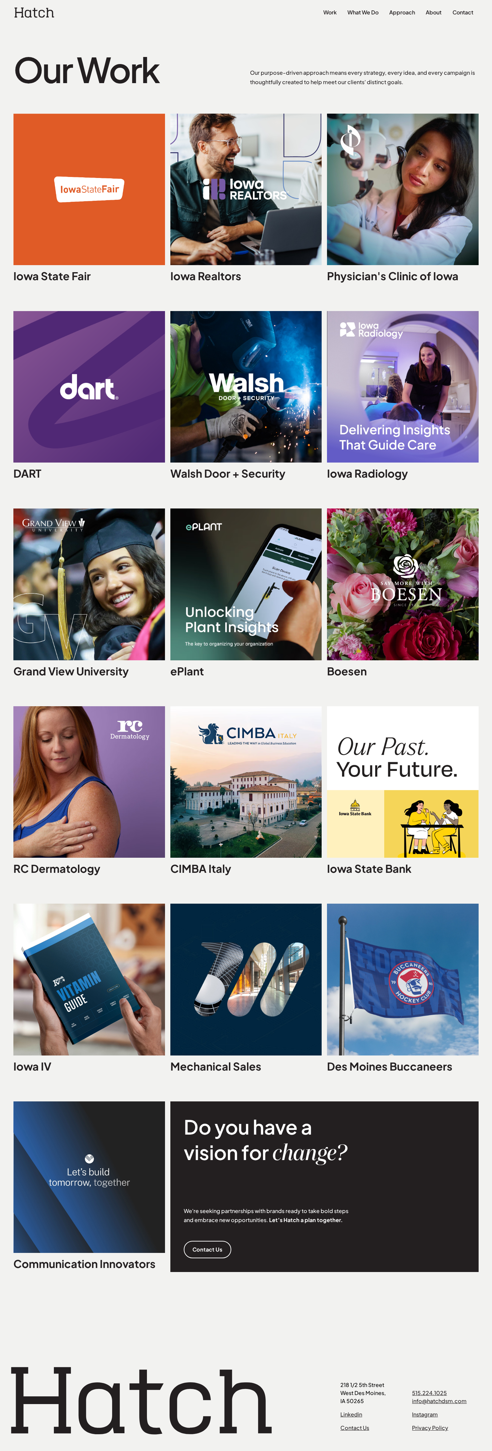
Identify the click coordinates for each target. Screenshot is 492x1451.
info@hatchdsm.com (439, 1400)
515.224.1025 (429, 1392)
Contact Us (207, 1249)
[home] (34, 12)
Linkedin (351, 1414)
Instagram (425, 1414)
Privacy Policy (430, 1427)
